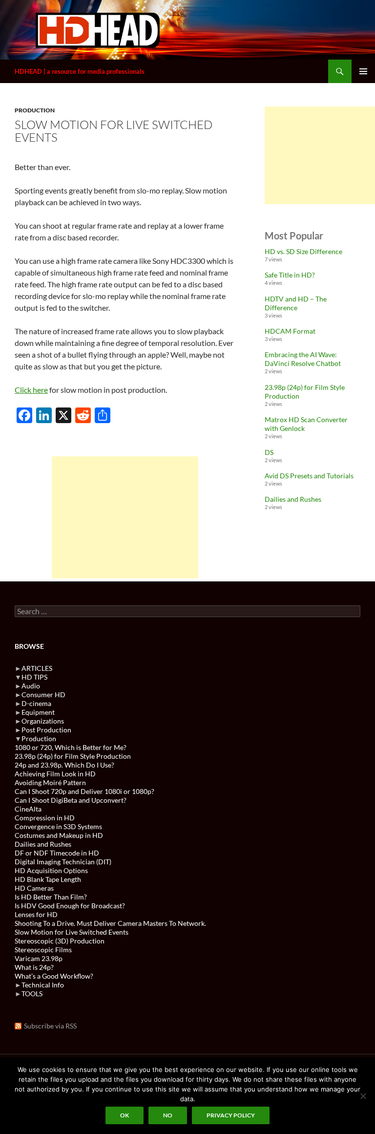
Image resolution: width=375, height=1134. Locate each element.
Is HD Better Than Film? (51, 897)
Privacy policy (231, 1115)
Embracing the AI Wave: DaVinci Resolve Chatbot (303, 358)
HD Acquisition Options (51, 870)
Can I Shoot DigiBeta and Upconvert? (70, 800)
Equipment (38, 712)
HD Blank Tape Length (48, 879)
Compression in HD (45, 817)
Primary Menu (363, 71)
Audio (30, 686)
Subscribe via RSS (50, 1026)
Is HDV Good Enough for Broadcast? (70, 905)
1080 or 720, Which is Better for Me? (70, 747)
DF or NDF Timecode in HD (57, 853)
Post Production (46, 730)
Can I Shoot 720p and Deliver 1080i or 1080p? (84, 791)
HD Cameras (34, 888)
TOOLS (31, 993)
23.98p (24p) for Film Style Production (73, 756)
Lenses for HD (36, 914)
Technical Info (42, 985)
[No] (363, 1096)
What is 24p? (34, 967)
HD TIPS (34, 677)
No (167, 1115)
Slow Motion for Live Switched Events (71, 932)
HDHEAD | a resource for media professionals (80, 71)
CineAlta (28, 809)
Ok (124, 1115)
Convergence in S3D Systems (58, 826)
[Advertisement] (125, 517)
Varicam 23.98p (38, 958)
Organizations (42, 721)
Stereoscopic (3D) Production (59, 941)
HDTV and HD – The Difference (296, 303)
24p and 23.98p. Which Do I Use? (64, 765)
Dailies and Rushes (293, 499)
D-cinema (36, 703)
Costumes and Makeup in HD (59, 835)
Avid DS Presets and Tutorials (309, 475)
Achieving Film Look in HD (55, 774)
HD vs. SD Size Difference (303, 251)
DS (269, 452)
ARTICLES (36, 668)
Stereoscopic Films (43, 949)
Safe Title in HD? (290, 275)
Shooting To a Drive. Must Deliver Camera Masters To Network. (110, 923)
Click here (31, 389)
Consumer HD (43, 694)
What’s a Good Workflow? (54, 976)
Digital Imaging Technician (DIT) (63, 861)
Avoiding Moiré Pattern (50, 782)
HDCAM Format (290, 331)
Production (35, 110)
